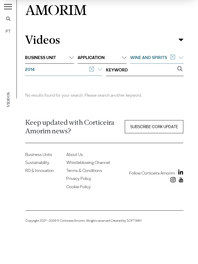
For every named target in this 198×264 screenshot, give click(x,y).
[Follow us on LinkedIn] (179, 173)
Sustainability (37, 162)
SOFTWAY (134, 220)
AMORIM (56, 9)
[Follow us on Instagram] (172, 181)
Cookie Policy (78, 186)
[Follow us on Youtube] (179, 181)
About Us (74, 154)
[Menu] (8, 6)
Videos (42, 40)
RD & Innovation (39, 170)
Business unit (40, 57)
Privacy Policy (78, 178)
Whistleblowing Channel (88, 162)
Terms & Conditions (84, 170)
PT (8, 31)
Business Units (38, 154)
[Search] (8, 18)
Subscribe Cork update (154, 126)
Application (91, 57)
